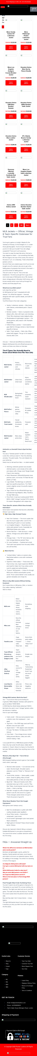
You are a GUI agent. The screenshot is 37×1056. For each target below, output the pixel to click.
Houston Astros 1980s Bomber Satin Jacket (26, 104)
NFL (3, 11)
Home (4, 9)
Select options (11, 47)
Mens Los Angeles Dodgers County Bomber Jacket (10, 70)
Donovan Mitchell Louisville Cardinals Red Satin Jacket (11, 173)
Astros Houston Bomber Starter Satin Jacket (26, 206)
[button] (14, 864)
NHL (3, 13)
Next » (28, 225)
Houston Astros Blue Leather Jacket (11, 138)
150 (21, 225)
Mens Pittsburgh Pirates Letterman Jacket (26, 35)
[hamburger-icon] (3, 7)
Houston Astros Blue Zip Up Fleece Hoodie (26, 69)
